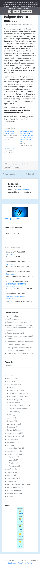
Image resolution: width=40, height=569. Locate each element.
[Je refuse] (37, 8)
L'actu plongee (12, 451)
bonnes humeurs (13, 424)
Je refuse (16, 11)
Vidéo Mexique (13, 316)
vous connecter (24, 190)
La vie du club (12, 454)
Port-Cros (13, 412)
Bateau (9, 418)
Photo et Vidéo (13, 490)
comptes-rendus (13, 433)
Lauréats (12, 460)
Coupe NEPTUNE (13, 436)
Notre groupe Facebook (14, 219)
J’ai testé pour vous (10, 149)
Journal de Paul (15, 448)
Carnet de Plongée (14, 430)
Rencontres (13, 466)
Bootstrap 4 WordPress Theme (20, 563)
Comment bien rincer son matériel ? (21, 322)
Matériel (10, 469)
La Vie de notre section (18, 409)
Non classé (11, 478)
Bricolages (11, 427)
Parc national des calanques (18, 484)
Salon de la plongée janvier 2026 (20, 353)
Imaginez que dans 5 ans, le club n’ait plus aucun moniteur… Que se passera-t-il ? (20, 327)
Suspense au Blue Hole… (16, 345)
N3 (25, 164)
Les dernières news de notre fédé (20, 342)
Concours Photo (15, 390)
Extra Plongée (14, 400)
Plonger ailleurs (13, 493)
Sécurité (10, 497)
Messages (11, 475)
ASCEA (10, 415)
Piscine (16, 167)
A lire (6, 164)
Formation (11, 439)
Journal (10, 445)
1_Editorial (11, 379)
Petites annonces (13, 487)
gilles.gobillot (27, 24)
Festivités (12, 457)
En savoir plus (26, 11)
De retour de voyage (17, 393)
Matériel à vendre (14, 319)
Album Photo (12, 385)
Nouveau (10, 481)
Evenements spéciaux (17, 396)
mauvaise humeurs (14, 472)
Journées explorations (17, 406)
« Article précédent (9, 174)
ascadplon (16, 164)
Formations (13, 403)
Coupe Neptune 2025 (15, 333)
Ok (10, 11)
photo (8, 167)
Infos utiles (11, 442)
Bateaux (12, 387)
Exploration (10, 254)
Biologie (10, 421)
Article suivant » (32, 174)
